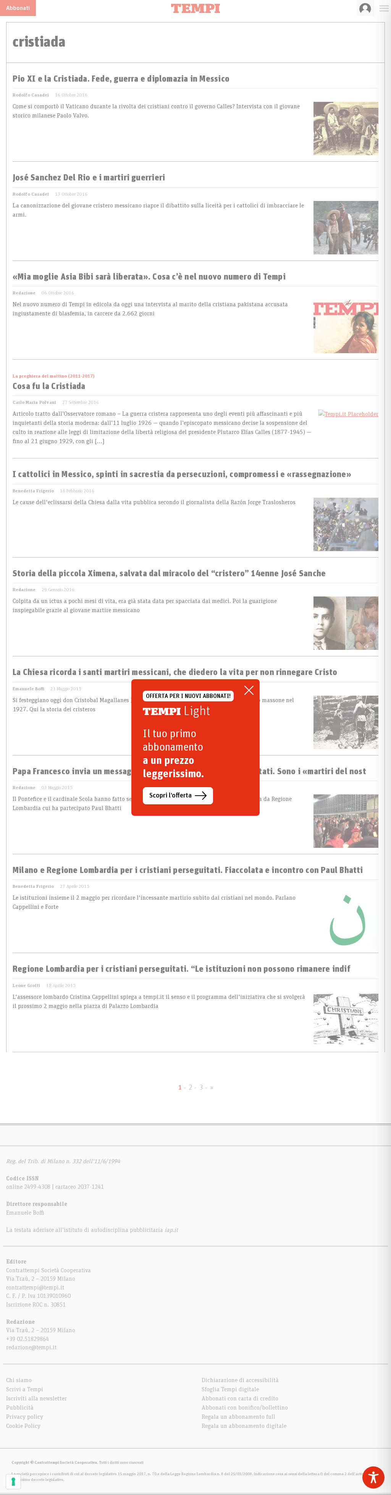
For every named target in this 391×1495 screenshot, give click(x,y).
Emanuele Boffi (28, 688)
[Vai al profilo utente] (365, 8)
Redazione (24, 293)
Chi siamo (19, 1380)
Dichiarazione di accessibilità (240, 1380)
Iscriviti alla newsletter (36, 1398)
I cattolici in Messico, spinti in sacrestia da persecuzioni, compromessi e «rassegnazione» (182, 475)
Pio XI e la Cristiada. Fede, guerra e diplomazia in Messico (121, 79)
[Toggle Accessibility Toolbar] (373, 1477)
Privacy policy (24, 1417)
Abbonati (18, 8)
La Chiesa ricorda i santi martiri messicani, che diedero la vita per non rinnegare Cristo (175, 673)
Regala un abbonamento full (238, 1417)
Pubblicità (20, 1408)
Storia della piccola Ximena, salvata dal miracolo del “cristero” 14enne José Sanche (169, 574)
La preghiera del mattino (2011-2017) (53, 376)
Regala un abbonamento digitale (244, 1426)
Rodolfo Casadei (31, 95)
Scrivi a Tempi (24, 1389)
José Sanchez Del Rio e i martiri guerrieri (89, 178)
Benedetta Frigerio (33, 491)
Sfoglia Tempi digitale (230, 1389)
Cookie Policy (23, 1426)
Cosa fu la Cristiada (49, 387)
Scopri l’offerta (170, 795)
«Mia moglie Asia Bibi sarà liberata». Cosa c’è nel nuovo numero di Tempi (149, 277)
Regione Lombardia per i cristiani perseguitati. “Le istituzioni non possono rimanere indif (182, 969)
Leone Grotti (26, 985)
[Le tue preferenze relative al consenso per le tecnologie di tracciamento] (13, 1481)
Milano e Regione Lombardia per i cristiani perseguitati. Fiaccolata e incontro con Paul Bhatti (188, 870)
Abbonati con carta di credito (240, 1398)
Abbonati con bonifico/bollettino (245, 1408)
